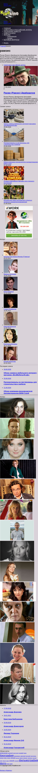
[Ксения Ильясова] (11, 360)
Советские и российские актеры (18, 30)
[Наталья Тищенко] (17, 560)
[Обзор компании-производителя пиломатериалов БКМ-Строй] (14, 160)
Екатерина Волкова (10, 344)
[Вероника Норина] (17, 417)
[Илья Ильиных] (11, 290)
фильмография (28, 760)
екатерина (33, 756)
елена (1, 758)
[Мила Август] (17, 703)
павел (7, 760)
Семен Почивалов (10, 309)
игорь (5, 758)
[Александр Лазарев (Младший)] (17, 498)
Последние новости (12, 31)
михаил (25, 758)
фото (3, 763)
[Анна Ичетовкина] (17, 458)
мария (21, 758)
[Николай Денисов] (11, 325)
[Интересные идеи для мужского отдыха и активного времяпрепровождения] (14, 198)
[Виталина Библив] (17, 662)
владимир (17, 756)
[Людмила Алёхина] (17, 438)
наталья (30, 758)
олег (1, 761)
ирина (8, 758)
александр (3, 753)
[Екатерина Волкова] (11, 342)
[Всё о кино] (9, 18)
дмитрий (23, 756)
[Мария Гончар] (16, 519)
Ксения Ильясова (10, 361)
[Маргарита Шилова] (17, 621)
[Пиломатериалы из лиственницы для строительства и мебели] (14, 141)
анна (25, 753)
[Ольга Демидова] (17, 581)
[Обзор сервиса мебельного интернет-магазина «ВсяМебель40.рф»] (14, 122)
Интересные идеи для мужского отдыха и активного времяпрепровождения (18, 201)
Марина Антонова (10, 274)
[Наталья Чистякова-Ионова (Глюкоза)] (11, 255)
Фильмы (7, 35)
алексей (10, 753)
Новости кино (9, 33)
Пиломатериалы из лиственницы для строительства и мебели (16, 143)
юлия (8, 763)
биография (7, 755)
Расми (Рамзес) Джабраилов (19, 93)
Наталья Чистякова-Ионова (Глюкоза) (17, 256)
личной (13, 758)
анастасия (16, 753)
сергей (11, 761)
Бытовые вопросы (11, 40)
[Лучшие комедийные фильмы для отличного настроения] (14, 179)
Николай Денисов (10, 326)
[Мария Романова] (18, 478)
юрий (11, 763)
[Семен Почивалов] (11, 307)
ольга (4, 761)
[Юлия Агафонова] (18, 600)
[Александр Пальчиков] (18, 683)
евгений (28, 756)
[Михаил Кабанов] (17, 642)
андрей (21, 753)
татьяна (16, 761)
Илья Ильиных (9, 291)
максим (17, 758)
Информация (12, 36)
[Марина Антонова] (11, 272)
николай (34, 758)
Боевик (9, 38)
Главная (3, 46)
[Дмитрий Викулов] (17, 540)
